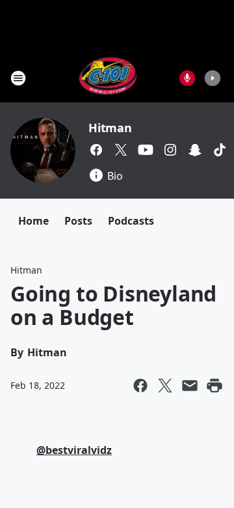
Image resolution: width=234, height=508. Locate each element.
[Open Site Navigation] (18, 78)
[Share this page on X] (165, 385)
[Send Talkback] (187, 78)
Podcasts (131, 221)
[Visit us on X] (121, 150)
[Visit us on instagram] (170, 150)
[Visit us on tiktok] (220, 150)
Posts (78, 221)
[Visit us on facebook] (96, 150)
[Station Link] (108, 78)
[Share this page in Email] (190, 385)
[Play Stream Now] (212, 78)
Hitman (110, 127)
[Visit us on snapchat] (195, 150)
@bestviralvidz (74, 450)
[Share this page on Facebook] (140, 385)
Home (33, 221)
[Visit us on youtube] (145, 150)
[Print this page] (214, 385)
